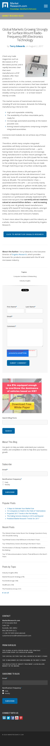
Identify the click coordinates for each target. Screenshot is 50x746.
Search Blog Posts (9, 418)
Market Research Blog (12, 16)
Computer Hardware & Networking (25, 276)
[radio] (25, 482)
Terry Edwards (17, 46)
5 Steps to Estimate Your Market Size (20, 508)
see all (6, 593)
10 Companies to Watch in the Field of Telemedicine (26, 511)
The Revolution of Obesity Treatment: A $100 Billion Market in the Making (23, 549)
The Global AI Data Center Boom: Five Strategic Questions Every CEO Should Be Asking (24, 534)
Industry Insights (25, 281)
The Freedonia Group (11, 589)
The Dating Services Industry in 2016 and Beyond (25, 516)
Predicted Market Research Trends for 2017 (23, 518)
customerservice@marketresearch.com (16, 635)
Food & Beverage (10, 581)
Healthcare (8, 585)
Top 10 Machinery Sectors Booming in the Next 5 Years (21, 544)
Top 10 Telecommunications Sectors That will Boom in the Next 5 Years (24, 555)
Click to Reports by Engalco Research (24, 234)
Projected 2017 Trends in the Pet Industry (22, 513)
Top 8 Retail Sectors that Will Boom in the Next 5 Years (21, 540)
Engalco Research (19, 254)
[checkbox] (25, 483)
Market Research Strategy (13, 577)
